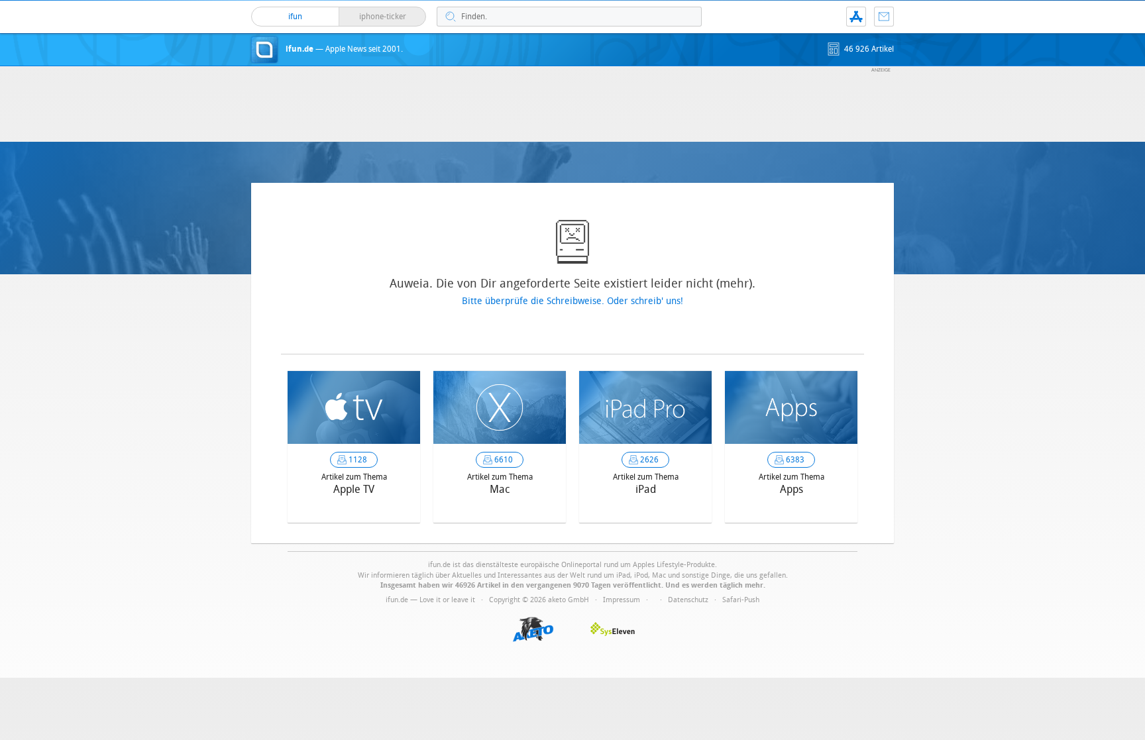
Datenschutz (688, 600)
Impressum (621, 600)
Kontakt (884, 16)
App (856, 16)
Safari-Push (740, 600)
